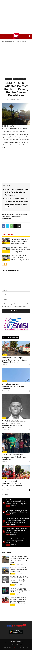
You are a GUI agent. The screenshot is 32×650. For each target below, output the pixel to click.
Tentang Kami (12, 641)
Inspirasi (4, 417)
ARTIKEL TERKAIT (7, 235)
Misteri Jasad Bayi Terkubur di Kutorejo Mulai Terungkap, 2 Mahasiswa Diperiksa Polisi (20, 258)
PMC (17, 644)
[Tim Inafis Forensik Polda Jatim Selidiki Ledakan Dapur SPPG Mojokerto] (6, 250)
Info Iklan (12, 644)
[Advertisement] (16, 17)
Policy (20, 644)
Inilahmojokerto (10, 214)
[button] (3, 36)
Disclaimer (24, 643)
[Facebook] (3, 226)
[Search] (29, 36)
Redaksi (19, 641)
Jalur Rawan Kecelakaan (21, 214)
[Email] (15, 226)
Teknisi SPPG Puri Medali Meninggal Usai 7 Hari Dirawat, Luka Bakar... (14, 457)
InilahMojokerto (14, 648)
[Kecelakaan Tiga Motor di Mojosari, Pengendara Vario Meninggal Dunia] (16, 375)
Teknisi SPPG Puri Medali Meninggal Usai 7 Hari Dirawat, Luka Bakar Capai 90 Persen (20, 590)
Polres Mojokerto (6, 216)
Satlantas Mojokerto (6, 218)
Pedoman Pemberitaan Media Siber (12, 643)
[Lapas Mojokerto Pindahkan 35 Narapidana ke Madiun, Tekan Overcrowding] (6, 241)
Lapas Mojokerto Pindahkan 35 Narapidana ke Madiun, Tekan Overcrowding (20, 241)
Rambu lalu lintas (16, 216)
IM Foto (24, 78)
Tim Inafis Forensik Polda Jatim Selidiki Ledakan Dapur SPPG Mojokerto (20, 250)
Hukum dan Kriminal (21, 41)
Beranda (4, 41)
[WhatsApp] (11, 226)
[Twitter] (7, 226)
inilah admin (12, 99)
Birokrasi (4, 478)
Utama (7, 505)
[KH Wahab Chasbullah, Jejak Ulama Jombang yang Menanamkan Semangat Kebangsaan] (16, 406)
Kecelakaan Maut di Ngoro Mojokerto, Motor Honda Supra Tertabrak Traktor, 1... (14, 360)
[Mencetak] (19, 226)
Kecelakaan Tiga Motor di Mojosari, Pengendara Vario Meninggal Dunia (13, 386)
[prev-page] (3, 264)
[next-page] (5, 264)
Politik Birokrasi (11, 41)
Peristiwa (4, 354)
